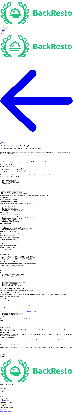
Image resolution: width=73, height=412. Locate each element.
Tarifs (3, 390)
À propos (3, 393)
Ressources (4, 29)
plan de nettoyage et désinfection (15, 205)
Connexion (4, 33)
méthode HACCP (10, 214)
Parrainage (4, 392)
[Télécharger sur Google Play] (6, 387)
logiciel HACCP (27, 311)
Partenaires (4, 30)
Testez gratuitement (9, 33)
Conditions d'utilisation (6, 398)
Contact (3, 31)
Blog (3, 391)
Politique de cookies (5, 400)
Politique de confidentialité (6, 399)
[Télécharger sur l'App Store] (2, 387)
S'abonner (2, 405)
